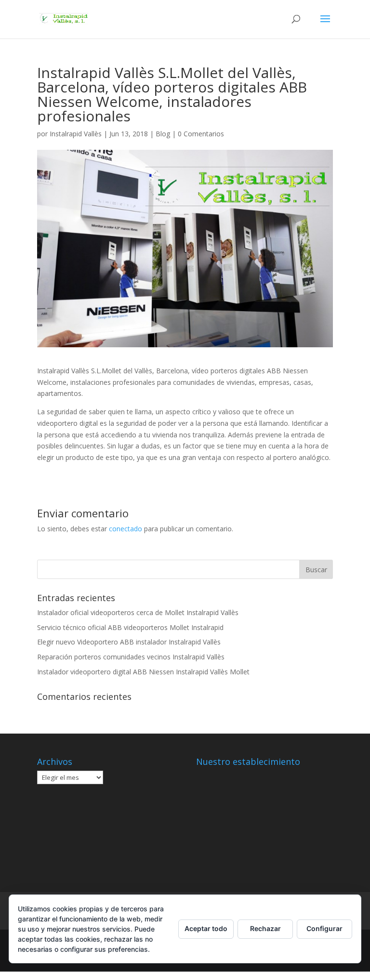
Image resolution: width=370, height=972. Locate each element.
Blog (163, 133)
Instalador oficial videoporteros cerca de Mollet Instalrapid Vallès (137, 612)
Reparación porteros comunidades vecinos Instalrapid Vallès (131, 656)
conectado (125, 528)
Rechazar (265, 928)
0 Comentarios (201, 133)
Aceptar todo (206, 928)
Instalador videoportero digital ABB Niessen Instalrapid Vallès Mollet (143, 671)
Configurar (324, 928)
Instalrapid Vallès (76, 133)
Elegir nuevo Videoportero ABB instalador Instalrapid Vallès (129, 641)
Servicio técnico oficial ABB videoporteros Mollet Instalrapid (130, 627)
